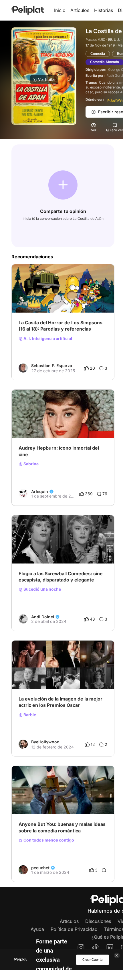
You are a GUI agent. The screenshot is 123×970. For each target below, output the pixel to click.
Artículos (79, 10)
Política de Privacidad (74, 929)
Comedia (97, 53)
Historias (103, 10)
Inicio (60, 10)
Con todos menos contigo (48, 840)
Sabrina (31, 464)
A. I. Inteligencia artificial (47, 338)
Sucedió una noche (42, 589)
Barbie (29, 715)
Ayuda (37, 929)
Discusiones (98, 921)
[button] (63, 185)
